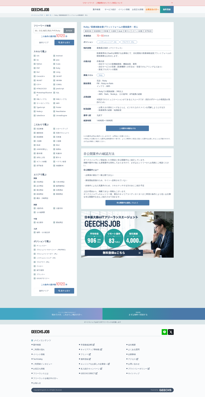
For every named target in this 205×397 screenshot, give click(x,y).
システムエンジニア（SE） (108, 42)
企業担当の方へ (152, 9)
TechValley (38, 359)
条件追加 (69, 31)
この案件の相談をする (127, 128)
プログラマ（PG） (128, 42)
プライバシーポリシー (137, 368)
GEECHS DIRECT (88, 373)
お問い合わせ (134, 364)
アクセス (132, 359)
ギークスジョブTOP (37, 15)
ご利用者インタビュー (42, 364)
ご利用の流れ (39, 349)
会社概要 (132, 344)
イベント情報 (124, 9)
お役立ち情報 (137, 9)
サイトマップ (134, 373)
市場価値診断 (86, 344)
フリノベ (84, 354)
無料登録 (167, 9)
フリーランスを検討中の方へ (45, 378)
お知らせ (37, 383)
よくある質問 (134, 349)
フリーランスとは (40, 373)
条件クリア (44, 42)
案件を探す (65, 42)
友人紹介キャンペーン (90, 368)
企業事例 (132, 354)
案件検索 (96, 9)
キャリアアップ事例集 (90, 349)
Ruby (100, 75)
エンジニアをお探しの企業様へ (94, 364)
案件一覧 (48, 15)
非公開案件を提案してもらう (127, 203)
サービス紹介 (110, 9)
